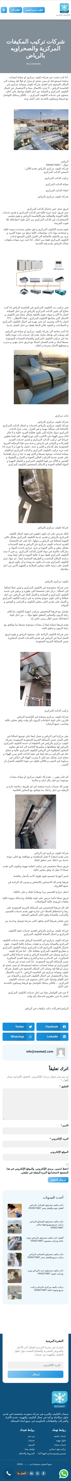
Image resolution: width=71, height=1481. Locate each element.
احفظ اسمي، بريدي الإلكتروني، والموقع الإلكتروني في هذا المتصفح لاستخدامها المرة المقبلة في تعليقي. (37, 1170)
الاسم (64, 1125)
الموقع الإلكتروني (59, 1151)
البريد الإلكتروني (59, 1138)
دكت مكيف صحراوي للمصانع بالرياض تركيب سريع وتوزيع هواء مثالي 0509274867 (46, 1224)
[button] (52, 1027)
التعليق (64, 1086)
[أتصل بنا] (9, 1473)
